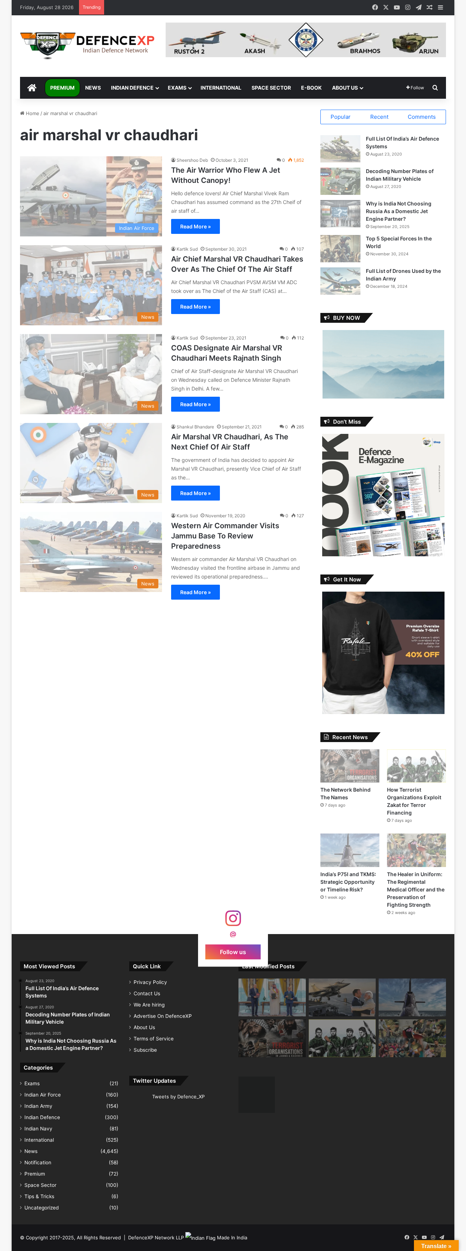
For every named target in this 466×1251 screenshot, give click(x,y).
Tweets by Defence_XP (178, 1096)
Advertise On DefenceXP (163, 1016)
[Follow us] (233, 922)
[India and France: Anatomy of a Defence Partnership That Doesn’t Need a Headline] (342, 997)
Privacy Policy (150, 982)
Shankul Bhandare (195, 427)
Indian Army (38, 1106)
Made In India (232, 1237)
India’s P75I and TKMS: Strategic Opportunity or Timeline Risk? (348, 882)
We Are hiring (149, 1005)
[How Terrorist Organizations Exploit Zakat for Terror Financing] (416, 766)
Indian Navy (38, 1129)
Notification (37, 1162)
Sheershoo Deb (192, 160)
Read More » (195, 226)
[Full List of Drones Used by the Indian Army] (340, 281)
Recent (379, 116)
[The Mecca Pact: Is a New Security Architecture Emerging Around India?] (272, 997)
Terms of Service (154, 1039)
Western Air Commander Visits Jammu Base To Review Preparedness (225, 535)
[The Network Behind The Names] (349, 766)
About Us (345, 88)
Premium (62, 88)
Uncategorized (41, 1208)
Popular (341, 116)
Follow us (233, 951)
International (221, 88)
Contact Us (147, 993)
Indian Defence (132, 88)
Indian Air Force (42, 1095)
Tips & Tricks (39, 1196)
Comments (422, 116)
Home (31, 113)
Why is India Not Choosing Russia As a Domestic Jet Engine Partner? (398, 211)
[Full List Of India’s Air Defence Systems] (340, 148)
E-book (311, 88)
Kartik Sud (187, 249)
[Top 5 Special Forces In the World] (340, 248)
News (93, 88)
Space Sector (271, 88)
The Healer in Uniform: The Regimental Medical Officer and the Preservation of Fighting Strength (416, 889)
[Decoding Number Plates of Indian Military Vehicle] (340, 181)
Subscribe (145, 1050)
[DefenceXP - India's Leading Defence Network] (87, 46)
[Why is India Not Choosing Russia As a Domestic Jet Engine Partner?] (340, 213)
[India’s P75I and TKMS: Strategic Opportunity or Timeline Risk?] (349, 850)
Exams (177, 88)
